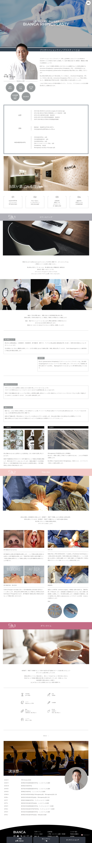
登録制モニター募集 (53, 836)
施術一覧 (36, 836)
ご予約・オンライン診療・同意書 (56, 834)
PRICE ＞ (46, 735)
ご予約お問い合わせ (19, 840)
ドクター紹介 (73, 831)
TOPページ (37, 831)
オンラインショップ (72, 840)
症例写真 (50, 831)
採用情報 (72, 836)
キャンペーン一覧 (46, 840)
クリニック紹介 (38, 834)
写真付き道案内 (74, 834)
